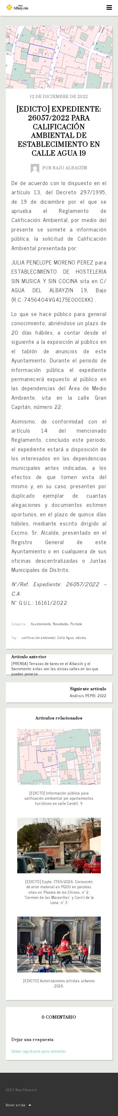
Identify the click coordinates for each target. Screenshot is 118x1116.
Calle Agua (66, 637)
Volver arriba (16, 1104)
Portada (76, 623)
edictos (81, 637)
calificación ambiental (39, 637)
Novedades (60, 623)
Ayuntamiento (41, 623)
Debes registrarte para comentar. (39, 1051)
